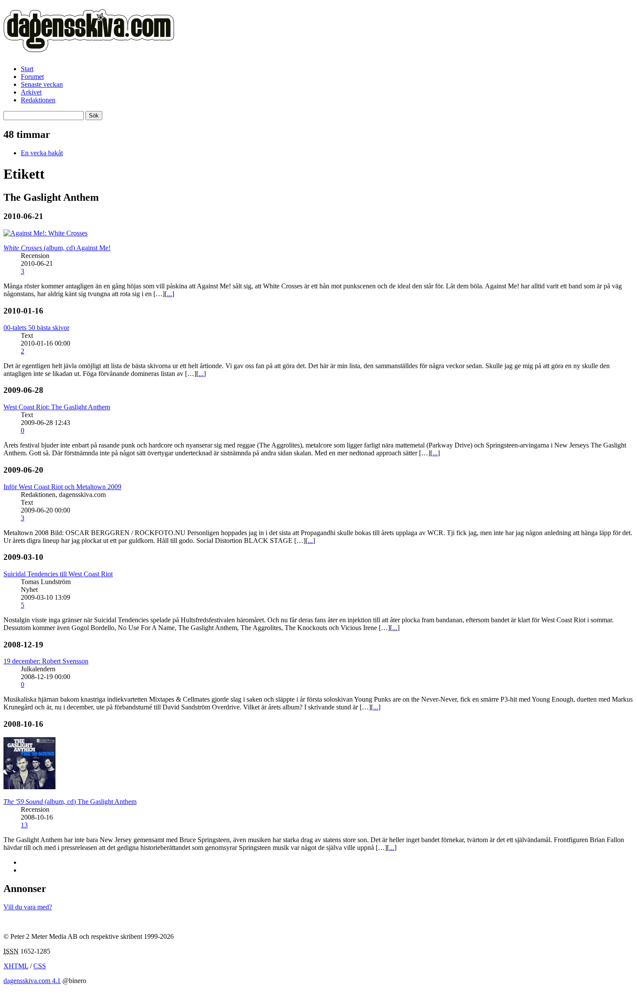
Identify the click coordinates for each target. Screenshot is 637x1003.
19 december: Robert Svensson (45, 661)
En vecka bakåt (42, 153)
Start (27, 68)
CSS (39, 966)
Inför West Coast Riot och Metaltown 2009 (62, 486)
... (169, 293)
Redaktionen (38, 100)
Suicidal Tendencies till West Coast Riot (58, 574)
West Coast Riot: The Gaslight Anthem (56, 407)
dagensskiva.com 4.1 (32, 980)
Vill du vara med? (27, 907)
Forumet (32, 76)
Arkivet (31, 92)
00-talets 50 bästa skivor (36, 327)
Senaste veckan (42, 84)
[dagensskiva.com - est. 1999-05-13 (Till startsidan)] (88, 47)
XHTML (15, 966)
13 (24, 825)
